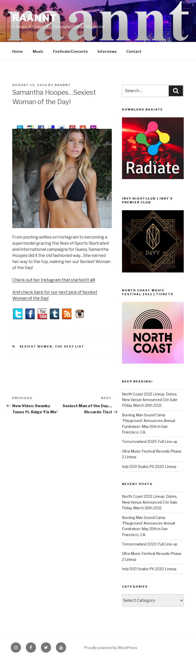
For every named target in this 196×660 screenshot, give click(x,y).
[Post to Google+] (30, 126)
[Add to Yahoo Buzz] (93, 126)
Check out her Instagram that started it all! (53, 280)
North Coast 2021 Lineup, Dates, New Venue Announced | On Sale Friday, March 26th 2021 (149, 400)
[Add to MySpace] (62, 126)
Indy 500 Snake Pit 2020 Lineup (149, 466)
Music (38, 51)
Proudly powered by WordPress (110, 647)
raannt (34, 17)
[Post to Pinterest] (72, 126)
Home (17, 51)
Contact (133, 51)
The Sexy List (69, 346)
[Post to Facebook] (41, 126)
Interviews (107, 51)
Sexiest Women (36, 346)
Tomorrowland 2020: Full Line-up (149, 441)
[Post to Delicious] (51, 126)
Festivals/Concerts (70, 51)
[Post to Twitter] (20, 126)
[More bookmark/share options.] (83, 126)
